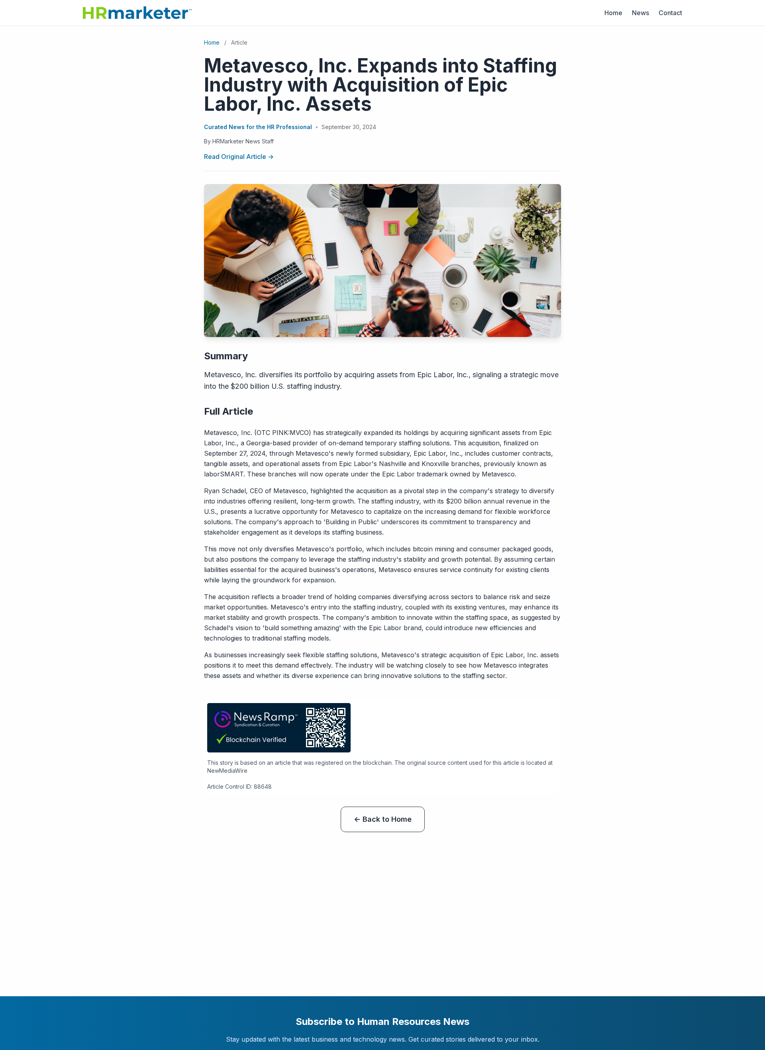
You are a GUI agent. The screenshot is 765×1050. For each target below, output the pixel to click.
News (640, 13)
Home (613, 13)
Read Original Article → (239, 157)
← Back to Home (383, 819)
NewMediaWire (227, 770)
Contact (670, 13)
